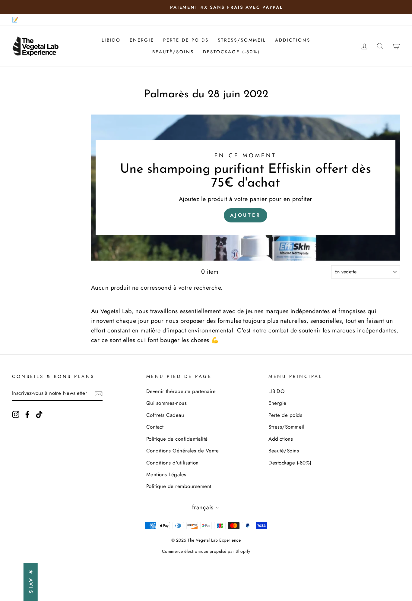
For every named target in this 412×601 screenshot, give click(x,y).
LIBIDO (111, 40)
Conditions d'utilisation (172, 462)
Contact (155, 426)
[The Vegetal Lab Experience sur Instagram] (15, 414)
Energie (142, 40)
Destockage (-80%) (231, 52)
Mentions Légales (166, 474)
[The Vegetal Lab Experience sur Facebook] (27, 414)
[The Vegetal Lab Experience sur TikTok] (39, 414)
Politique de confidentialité (177, 438)
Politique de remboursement (178, 486)
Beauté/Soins (173, 52)
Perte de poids (186, 40)
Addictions (292, 40)
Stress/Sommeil (242, 40)
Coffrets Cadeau (165, 415)
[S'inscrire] (99, 393)
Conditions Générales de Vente (182, 450)
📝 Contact (25, 19)
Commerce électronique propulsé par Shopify (206, 551)
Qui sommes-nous (166, 403)
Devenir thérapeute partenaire (181, 391)
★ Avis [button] (30, 582)
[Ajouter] (245, 188)
